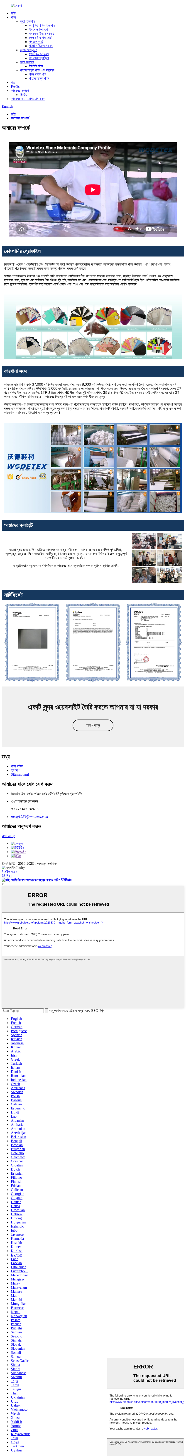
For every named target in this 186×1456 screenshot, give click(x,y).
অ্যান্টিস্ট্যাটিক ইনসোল (42, 25)
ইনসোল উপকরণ (38, 29)
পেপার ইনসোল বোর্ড (40, 38)
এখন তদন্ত (8, 836)
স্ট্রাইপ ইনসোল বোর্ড (41, 46)
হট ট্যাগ (15, 770)
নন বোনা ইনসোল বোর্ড (41, 34)
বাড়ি (13, 13)
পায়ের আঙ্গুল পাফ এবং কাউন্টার (37, 70)
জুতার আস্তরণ (28, 50)
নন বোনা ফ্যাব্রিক (39, 58)
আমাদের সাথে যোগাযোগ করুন (28, 99)
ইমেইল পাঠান (9, 872)
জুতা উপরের (27, 62)
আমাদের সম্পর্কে (20, 91)
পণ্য (13, 17)
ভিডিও (23, 95)
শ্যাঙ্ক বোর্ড (36, 42)
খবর (13, 82)
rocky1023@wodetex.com (29, 817)
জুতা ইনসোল (27, 21)
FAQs (15, 86)
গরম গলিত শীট (37, 74)
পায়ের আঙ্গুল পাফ (39, 78)
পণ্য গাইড (17, 766)
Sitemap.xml (20, 774)
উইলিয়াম (7, 876)
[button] (93, 725)
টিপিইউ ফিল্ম (36, 66)
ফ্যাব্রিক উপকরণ (39, 54)
